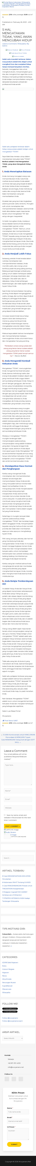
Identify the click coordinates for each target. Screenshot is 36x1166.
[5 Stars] (7, 14)
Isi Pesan (11, 1127)
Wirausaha (22, 44)
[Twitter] (7, 1079)
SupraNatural (7, 986)
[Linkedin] (14, 1079)
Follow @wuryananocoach (12, 1021)
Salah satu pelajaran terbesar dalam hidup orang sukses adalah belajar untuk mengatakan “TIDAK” (17, 149)
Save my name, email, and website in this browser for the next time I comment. (17, 817)
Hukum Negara (8, 969)
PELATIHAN (6, 979)
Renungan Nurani (9, 982)
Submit (14, 1144)
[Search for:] (18, 858)
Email (10, 1117)
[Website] (18, 808)
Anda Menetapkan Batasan (17, 171)
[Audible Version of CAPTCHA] (10, 832)
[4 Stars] (6, 14)
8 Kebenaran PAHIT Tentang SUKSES (16, 882)
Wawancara (6, 989)
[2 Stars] (4, 14)
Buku (4, 966)
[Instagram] (21, 1079)
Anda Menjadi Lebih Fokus (18, 254)
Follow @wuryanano (10, 1018)
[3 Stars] (5, 14)
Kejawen (5, 972)
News (4, 976)
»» (11, 946)
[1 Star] (3, 14)
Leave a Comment (9, 44)
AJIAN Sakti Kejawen (10, 962)
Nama (10, 1108)
